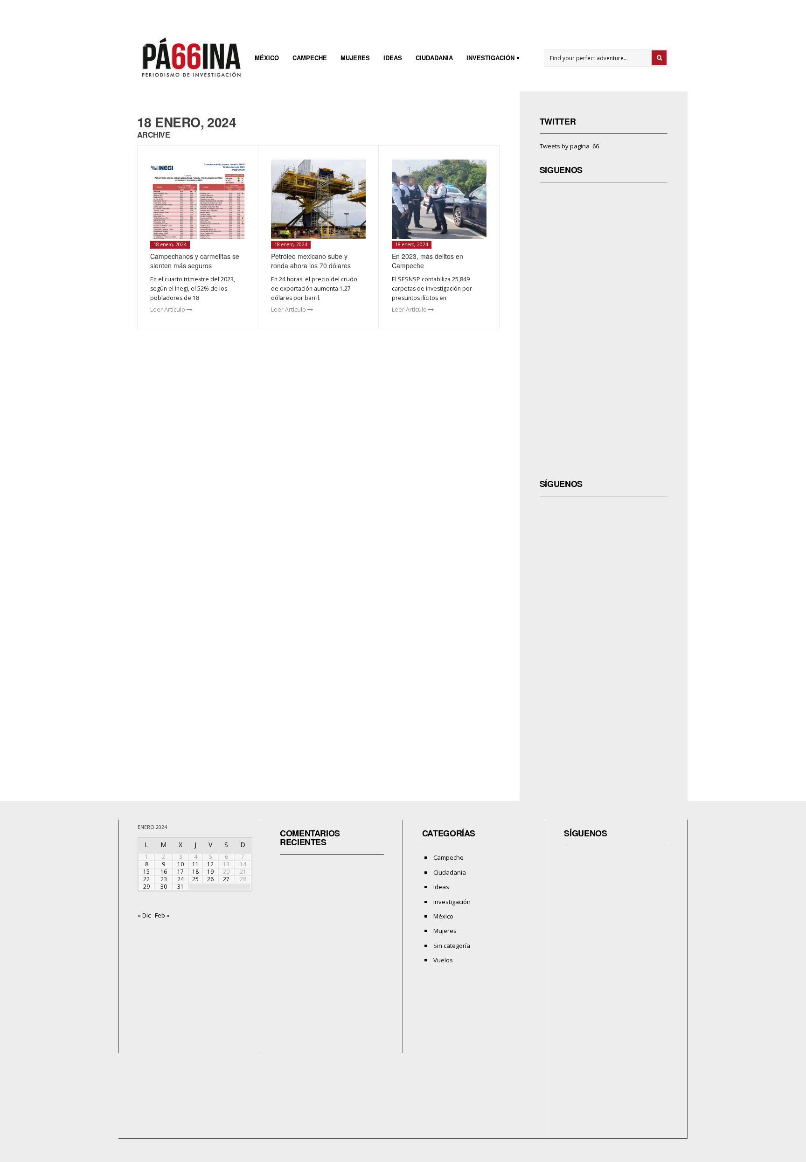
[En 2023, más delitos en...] (439, 199)
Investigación (487, 59)
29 (146, 887)
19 (210, 872)
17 (180, 872)
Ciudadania (434, 57)
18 (195, 872)
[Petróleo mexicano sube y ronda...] (318, 199)
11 (195, 864)
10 (180, 864)
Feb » (162, 915)
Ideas (392, 57)
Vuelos (443, 960)
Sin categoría (451, 945)
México (267, 57)
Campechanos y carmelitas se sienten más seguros (194, 260)
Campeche (309, 57)
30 (163, 887)
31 (180, 887)
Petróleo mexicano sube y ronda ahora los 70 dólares (311, 260)
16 (163, 872)
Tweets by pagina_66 (569, 146)
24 (180, 879)
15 (146, 872)
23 (163, 879)
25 (195, 879)
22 (146, 879)
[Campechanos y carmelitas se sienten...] (197, 199)
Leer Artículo (168, 309)
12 (210, 864)
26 (210, 879)
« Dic (144, 915)
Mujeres (355, 57)
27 (226, 879)
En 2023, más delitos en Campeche (427, 260)
